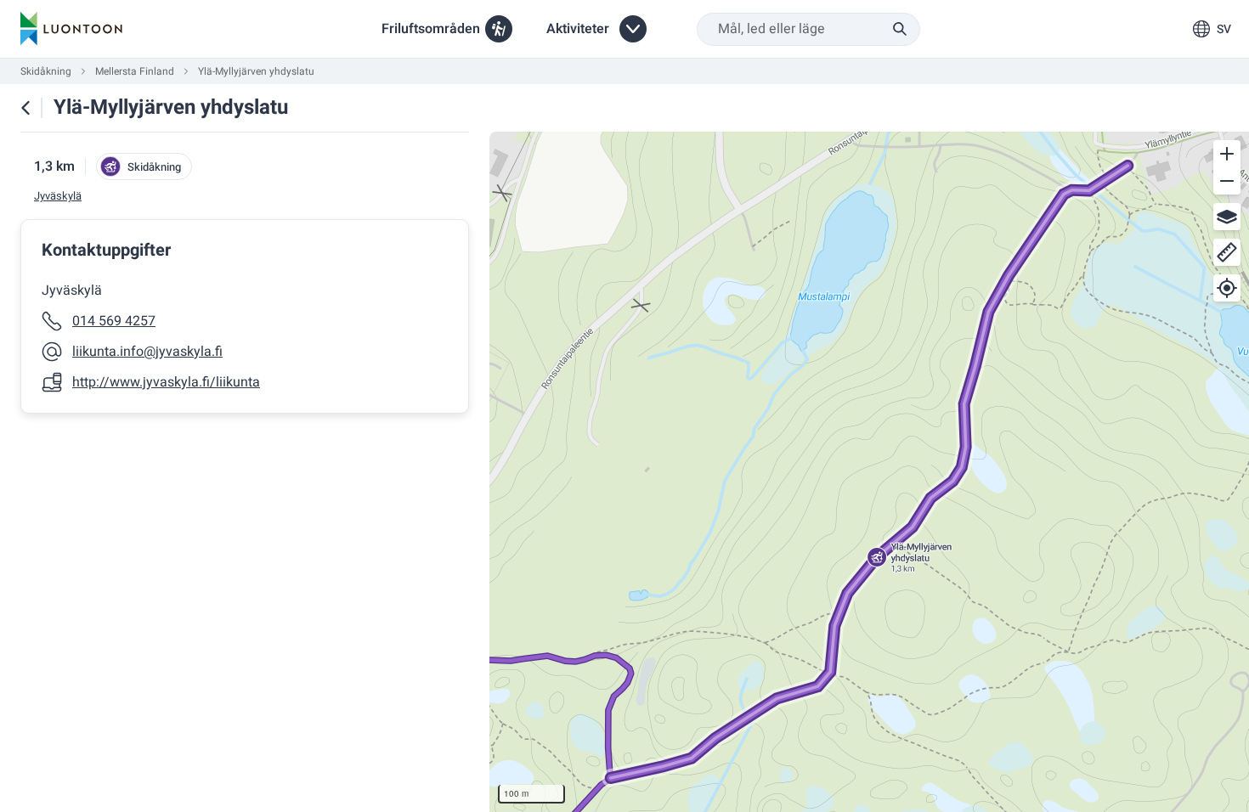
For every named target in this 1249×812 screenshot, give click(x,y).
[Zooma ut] (1227, 181)
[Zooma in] (1227, 153)
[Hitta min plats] (1227, 288)
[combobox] (808, 29)
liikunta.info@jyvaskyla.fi (147, 351)
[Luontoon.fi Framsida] (71, 28)
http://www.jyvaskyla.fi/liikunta (166, 382)
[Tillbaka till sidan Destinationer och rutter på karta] (25, 108)
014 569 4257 (113, 321)
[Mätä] (1227, 252)
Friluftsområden (430, 29)
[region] (869, 472)
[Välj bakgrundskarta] (1227, 216)
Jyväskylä (58, 196)
